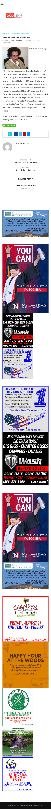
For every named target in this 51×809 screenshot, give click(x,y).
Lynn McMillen (16, 41)
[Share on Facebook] (16, 134)
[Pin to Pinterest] (24, 134)
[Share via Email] (28, 134)
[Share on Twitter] (20, 134)
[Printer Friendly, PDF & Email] (9, 125)
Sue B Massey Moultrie (25, 185)
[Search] (48, 3)
